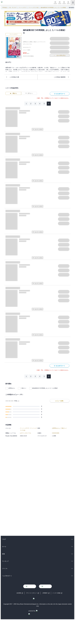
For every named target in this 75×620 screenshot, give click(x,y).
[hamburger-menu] (73, 2)
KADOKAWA (55, 433)
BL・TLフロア (13, 7)
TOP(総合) (4, 7)
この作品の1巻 (14, 77)
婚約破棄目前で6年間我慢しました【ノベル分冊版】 (54, 7)
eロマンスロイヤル (25, 433)
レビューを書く (27, 49)
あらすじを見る (38, 129)
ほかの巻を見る (61, 55)
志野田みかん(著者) (27, 41)
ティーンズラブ (22, 7)
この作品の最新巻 (59, 77)
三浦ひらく (23, 388)
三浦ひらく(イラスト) (38, 41)
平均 (15, 401)
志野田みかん (11, 388)
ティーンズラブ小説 (34, 7)
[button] (57, 593)
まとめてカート (60, 93)
